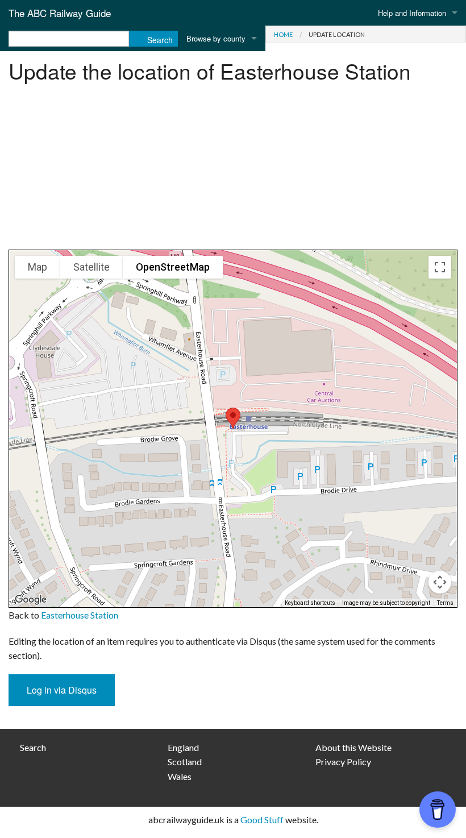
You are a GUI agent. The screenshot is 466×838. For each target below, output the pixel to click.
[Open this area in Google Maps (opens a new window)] (30, 599)
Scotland (185, 761)
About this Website (353, 747)
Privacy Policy (343, 761)
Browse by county (216, 38)
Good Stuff (262, 819)
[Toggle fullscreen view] (439, 267)
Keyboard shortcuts (310, 603)
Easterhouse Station (79, 614)
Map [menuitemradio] (37, 267)
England (183, 747)
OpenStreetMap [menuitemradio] (173, 267)
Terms (445, 603)
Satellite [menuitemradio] (91, 267)
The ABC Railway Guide (60, 13)
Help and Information (412, 12)
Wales (180, 776)
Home (283, 34)
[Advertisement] (233, 170)
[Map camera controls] (439, 582)
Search (33, 747)
